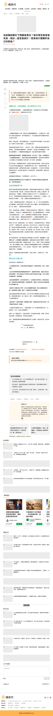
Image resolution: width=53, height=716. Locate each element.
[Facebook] (22, 418)
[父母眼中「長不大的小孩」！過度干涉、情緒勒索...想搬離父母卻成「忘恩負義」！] (8, 472)
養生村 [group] (5, 13)
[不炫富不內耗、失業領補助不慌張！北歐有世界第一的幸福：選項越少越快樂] (8, 547)
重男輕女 (26, 399)
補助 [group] (23, 13)
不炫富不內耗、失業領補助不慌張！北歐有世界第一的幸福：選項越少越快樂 (31, 545)
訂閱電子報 (22, 707)
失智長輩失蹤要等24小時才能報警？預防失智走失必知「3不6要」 (32, 478)
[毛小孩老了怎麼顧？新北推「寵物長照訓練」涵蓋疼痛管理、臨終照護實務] (8, 649)
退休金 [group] (11, 13)
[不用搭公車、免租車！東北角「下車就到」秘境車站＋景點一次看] (8, 641)
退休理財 (7, 9)
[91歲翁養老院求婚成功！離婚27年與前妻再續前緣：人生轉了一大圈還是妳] (8, 573)
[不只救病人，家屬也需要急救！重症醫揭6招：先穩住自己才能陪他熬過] (8, 564)
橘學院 (45, 9)
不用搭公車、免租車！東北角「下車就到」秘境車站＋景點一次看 (31, 638)
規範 (4, 678)
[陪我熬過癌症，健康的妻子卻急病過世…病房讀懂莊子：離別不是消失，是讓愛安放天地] (8, 590)
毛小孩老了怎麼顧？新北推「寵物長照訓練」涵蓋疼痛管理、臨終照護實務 (31, 647)
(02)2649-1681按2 (27, 701)
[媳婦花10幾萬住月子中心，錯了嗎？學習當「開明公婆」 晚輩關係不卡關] (8, 446)
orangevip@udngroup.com (14, 701)
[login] (45, 4)
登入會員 (16, 707)
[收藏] (4, 102)
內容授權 (23, 703)
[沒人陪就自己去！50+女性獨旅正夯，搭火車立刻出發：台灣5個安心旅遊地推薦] (8, 623)
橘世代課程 (10, 705)
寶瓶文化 (13, 44)
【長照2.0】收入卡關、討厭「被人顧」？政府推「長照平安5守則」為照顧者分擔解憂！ (31, 453)
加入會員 (10, 707)
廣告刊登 (17, 703)
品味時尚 (33, 9)
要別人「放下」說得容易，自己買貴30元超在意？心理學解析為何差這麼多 (31, 537)
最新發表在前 (45, 684)
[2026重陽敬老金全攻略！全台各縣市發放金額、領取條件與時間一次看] (8, 615)
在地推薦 (20, 9)
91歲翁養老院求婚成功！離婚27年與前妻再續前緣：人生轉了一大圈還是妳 (32, 571)
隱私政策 (43, 707)
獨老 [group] (27, 13)
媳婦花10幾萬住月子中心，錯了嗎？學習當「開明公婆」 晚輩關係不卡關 (32, 445)
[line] (48, 697)
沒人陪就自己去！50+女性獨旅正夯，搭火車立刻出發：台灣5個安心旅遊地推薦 (32, 622)
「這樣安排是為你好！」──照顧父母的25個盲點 (29, 349)
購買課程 (41, 4)
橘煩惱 (39, 9)
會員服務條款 (36, 707)
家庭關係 (13, 399)
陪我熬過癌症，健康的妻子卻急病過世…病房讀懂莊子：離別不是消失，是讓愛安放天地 (31, 588)
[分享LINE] (4, 93)
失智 (32, 399)
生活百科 (27, 9)
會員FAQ (17, 705)
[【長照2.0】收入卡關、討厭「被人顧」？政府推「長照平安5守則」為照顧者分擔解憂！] (8, 455)
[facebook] (45, 697)
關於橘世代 (10, 703)
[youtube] (50, 697)
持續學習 (14, 9)
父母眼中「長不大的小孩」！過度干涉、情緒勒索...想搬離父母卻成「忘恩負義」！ (31, 471)
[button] (48, 4)
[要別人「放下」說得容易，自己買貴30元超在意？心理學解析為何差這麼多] (8, 538)
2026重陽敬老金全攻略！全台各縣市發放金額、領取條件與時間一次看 (32, 613)
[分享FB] (4, 89)
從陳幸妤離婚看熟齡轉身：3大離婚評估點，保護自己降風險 (30, 596)
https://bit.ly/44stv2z (35, 360)
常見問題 (29, 707)
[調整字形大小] (4, 107)
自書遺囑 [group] (17, 13)
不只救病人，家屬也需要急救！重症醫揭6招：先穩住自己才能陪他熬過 (31, 562)
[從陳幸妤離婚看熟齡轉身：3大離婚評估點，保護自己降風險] (8, 598)
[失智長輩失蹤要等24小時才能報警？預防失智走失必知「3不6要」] (8, 481)
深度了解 (11, 524)
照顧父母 (19, 399)
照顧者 (37, 399)
